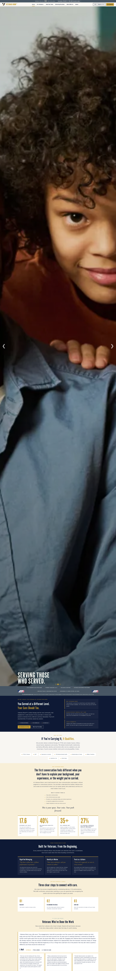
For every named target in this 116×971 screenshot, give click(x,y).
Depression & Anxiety (46, 754)
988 (45, 1)
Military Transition (90, 754)
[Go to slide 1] (56, 684)
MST (36, 754)
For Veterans (40, 4)
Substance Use (53, 758)
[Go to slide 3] (60, 684)
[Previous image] (4, 346)
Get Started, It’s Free (24, 726)
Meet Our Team (49, 4)
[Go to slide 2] (58, 684)
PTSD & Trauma (26, 754)
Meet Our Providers (37, 726)
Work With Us (70, 4)
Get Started (110, 4)
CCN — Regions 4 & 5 (99, 4)
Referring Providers (60, 4)
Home (33, 4)
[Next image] (112, 346)
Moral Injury (64, 758)
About (76, 4)
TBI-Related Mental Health (61, 754)
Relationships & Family (77, 754)
